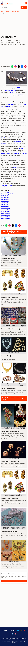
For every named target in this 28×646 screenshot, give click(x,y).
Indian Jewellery (5, 192)
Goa (11, 185)
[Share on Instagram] (15, 66)
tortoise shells (8, 138)
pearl (14, 167)
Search (24, 7)
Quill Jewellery (4, 204)
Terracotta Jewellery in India (11, 564)
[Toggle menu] (26, 3)
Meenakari (4, 143)
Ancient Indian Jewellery (9, 297)
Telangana (24, 153)
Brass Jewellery (5, 197)
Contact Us (5, 630)
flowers (21, 148)
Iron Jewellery (4, 195)
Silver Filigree (17, 141)
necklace (13, 90)
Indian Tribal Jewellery (9, 531)
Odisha (8, 153)
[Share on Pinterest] (25, 66)
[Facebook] (18, 630)
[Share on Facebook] (22, 66)
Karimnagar (16, 153)
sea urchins (23, 104)
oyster (8, 106)
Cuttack (3, 153)
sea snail (20, 94)
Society (7, 11)
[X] (21, 630)
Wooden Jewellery (5, 206)
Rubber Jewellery (5, 211)
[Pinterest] (24, 630)
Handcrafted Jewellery (9, 356)
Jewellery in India (15, 11)
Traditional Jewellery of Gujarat (12, 329)
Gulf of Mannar (5, 185)
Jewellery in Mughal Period (10, 431)
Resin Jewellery (5, 202)
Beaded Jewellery (5, 208)
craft (18, 87)
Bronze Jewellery (5, 209)
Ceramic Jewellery (5, 215)
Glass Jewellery (5, 201)
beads (11, 92)
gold (12, 145)
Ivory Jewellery (5, 199)
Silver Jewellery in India (7, 194)
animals (15, 103)
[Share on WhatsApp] (12, 66)
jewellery (7, 90)
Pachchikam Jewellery (8, 258)
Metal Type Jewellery (8, 388)
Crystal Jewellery (5, 216)
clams (2, 106)
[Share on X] (19, 66)
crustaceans (10, 104)
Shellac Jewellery (5, 218)
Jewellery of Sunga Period (10, 461)
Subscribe (14, 581)
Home (2, 11)
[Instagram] (16, 634)
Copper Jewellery (5, 213)
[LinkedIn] (12, 634)
